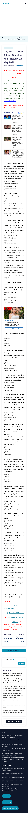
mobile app (15, 622)
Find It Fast (7, 660)
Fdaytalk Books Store (10, 101)
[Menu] (25, 3)
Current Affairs (10, 38)
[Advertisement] (14, 21)
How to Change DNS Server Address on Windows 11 (12, 741)
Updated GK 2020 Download (15, 613)
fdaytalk (7, 3)
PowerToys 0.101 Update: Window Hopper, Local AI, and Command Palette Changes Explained (13, 759)
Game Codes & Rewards (14, 721)
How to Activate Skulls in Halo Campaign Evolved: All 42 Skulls (12, 781)
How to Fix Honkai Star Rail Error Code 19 (13, 777)
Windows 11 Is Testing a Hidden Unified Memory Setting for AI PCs (12, 754)
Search (21, 663)
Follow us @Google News (10, 808)
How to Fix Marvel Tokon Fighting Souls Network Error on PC (12, 789)
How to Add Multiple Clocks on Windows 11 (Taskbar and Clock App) (13, 736)
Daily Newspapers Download (15, 617)
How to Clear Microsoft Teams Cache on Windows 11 (12, 745)
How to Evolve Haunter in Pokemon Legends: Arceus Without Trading (13, 774)
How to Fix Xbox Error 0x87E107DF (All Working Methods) (12, 785)
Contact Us (6, 796)
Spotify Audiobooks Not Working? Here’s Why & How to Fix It (14, 749)
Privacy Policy (7, 802)
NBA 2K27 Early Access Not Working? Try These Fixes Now (13, 769)
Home (3, 38)
